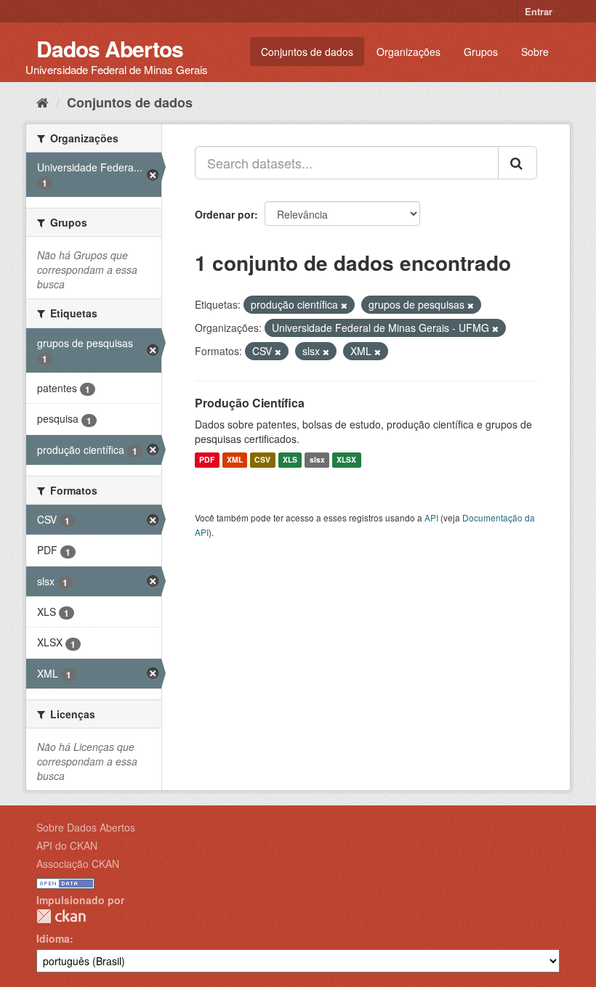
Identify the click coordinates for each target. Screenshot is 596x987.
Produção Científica (250, 402)
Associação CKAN (77, 863)
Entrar (538, 11)
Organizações (408, 51)
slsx (317, 460)
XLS (290, 460)
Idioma (53, 938)
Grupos (481, 51)
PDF (206, 460)
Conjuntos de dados (307, 51)
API (431, 517)
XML (235, 460)
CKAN (61, 916)
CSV (262, 460)
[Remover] (344, 305)
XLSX (346, 460)
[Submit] (517, 162)
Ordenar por (224, 214)
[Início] (42, 101)
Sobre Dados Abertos (85, 827)
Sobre (535, 51)
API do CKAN (66, 845)
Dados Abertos (109, 48)
